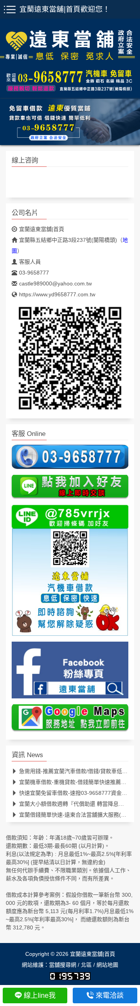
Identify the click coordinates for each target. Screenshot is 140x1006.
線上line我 (40, 995)
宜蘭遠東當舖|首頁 (41, 229)
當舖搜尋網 (62, 964)
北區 (86, 964)
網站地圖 (107, 964)
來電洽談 (110, 995)
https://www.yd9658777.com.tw (57, 294)
